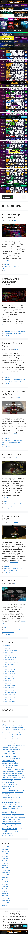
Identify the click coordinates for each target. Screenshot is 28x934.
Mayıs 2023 (5, 905)
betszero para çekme (8, 790)
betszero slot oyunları (6, 795)
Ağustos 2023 (6, 898)
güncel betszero (21, 828)
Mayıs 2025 (5, 854)
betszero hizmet (20, 769)
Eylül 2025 (5, 849)
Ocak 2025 (5, 858)
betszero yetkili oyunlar (6, 817)
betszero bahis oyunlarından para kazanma (9, 731)
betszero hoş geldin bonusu (7, 771)
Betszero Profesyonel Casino (10, 662)
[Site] (14, 51)
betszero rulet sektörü (19, 792)
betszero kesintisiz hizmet (6, 777)
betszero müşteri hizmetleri (8, 782)
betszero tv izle (6, 806)
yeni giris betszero (8, 835)
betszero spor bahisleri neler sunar (8, 799)
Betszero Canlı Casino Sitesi (9, 692)
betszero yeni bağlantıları (6, 815)
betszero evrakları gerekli (12, 747)
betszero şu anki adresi (15, 823)
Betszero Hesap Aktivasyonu (11, 216)
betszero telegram (7, 802)
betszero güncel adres (10, 763)
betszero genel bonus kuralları (7, 749)
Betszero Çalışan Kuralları (9, 678)
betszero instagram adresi (6, 773)
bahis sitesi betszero (18, 725)
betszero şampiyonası (6, 823)
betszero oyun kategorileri (8, 786)
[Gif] (14, 82)
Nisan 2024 (5, 879)
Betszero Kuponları (7, 699)
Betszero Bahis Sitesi (8, 733)
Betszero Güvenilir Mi (7, 767)
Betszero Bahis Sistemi (8, 676)
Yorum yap (7, 271)
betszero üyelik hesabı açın (16, 819)
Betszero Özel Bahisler (8, 659)
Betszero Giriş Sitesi (15, 758)
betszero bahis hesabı (13, 729)
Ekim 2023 (5, 893)
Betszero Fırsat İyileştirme (9, 655)
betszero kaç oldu (17, 775)
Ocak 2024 (5, 886)
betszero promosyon (20, 790)
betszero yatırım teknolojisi (6, 810)
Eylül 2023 (5, 896)
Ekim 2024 (5, 865)
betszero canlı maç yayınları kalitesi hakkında (10, 738)
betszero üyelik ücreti (16, 821)
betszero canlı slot (6, 739)
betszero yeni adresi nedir (18, 814)
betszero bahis (5, 729)
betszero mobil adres (17, 779)
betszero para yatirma (9, 788)
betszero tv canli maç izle (9, 804)
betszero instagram (18, 771)
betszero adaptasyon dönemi (12, 331)
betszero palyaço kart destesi (20, 786)
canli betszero (6, 825)
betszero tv (17, 802)
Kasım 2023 (5, 891)
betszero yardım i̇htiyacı (15, 268)
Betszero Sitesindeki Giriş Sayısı (13, 393)
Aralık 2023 (5, 889)
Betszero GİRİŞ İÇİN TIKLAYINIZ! (14, 30)
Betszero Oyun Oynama (8, 694)
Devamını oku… (6, 260)
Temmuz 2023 (6, 900)
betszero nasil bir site (9, 784)
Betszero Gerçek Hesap (8, 664)
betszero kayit (6, 775)
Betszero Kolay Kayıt (7, 652)
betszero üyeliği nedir (8, 632)
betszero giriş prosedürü (6, 758)
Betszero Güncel (8, 761)
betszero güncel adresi (10, 765)
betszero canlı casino (8, 736)
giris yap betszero (6, 826)
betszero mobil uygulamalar (13, 333)
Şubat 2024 (5, 884)
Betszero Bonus (18, 733)
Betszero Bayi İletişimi (8, 671)
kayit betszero (8, 831)
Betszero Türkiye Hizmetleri (9, 650)
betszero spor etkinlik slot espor (7, 800)
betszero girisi (17, 749)
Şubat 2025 (5, 856)
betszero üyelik (6, 819)
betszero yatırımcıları (14, 808)
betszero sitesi (6, 793)
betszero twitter (17, 630)
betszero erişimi (5, 747)
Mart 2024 (5, 882)
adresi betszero (7, 725)
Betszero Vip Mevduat (8, 687)
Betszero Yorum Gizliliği (8, 669)
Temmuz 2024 (6, 872)
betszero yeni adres (9, 812)
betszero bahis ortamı (21, 729)
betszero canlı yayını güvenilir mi (7, 741)
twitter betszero (17, 831)
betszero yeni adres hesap (6, 814)
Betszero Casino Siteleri (8, 701)
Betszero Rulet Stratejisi (8, 685)
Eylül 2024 (5, 868)
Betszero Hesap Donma (8, 697)
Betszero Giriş (6, 648)
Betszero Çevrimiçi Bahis (8, 690)
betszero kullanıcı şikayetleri (18, 777)
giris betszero (15, 825)
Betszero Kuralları (12, 454)
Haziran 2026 (5, 847)
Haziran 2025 (5, 851)
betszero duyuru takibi (21, 745)
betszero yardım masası (6, 808)
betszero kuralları (17, 504)
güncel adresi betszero (9, 829)
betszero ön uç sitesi (21, 817)
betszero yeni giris (17, 815)
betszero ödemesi (14, 817)
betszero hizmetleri (12, 570)
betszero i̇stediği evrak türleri (17, 773)
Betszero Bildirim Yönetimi (9, 673)
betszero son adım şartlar (14, 381)
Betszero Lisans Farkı (8, 680)
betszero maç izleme (7, 779)
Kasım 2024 (5, 863)
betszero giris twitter (9, 751)
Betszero (6, 264)
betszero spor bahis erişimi (15, 797)
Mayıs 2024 (5, 877)
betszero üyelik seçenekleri (6, 821)
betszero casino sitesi (9, 745)
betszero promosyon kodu (8, 792)
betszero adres (8, 266)
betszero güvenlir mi (9, 769)
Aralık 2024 (5, 861)
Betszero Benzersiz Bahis (9, 657)
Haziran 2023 (5, 903)
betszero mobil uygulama (8, 780)
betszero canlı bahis (16, 734)
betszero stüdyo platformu (18, 800)
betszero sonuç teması (6, 797)
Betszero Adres (10, 580)
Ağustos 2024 (6, 870)
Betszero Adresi (6, 645)
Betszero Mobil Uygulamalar (10, 280)
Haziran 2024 (5, 875)
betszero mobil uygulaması (9, 506)
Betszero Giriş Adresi (10, 756)
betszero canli (6, 734)
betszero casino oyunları (8, 743)
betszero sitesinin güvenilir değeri (17, 793)
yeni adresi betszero (7, 833)
